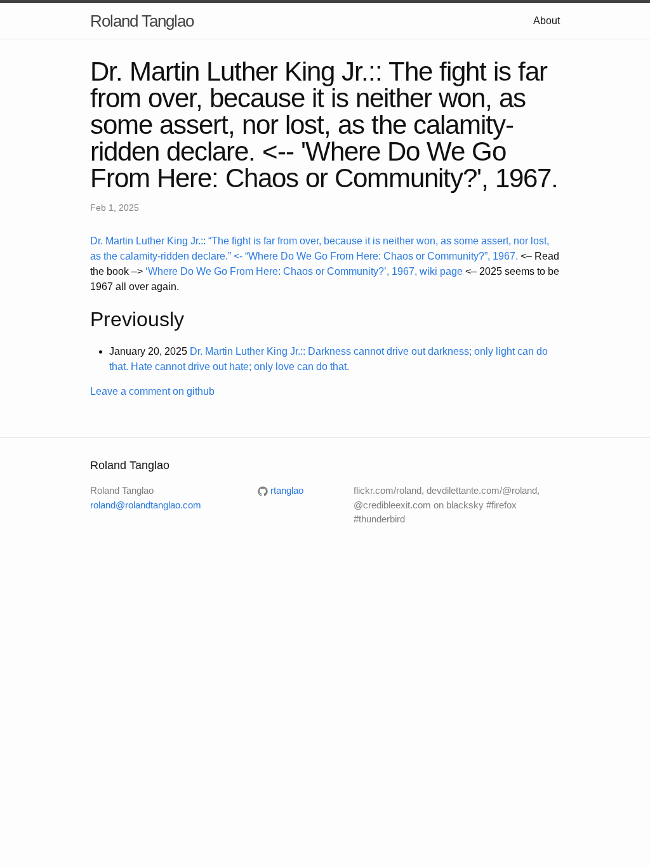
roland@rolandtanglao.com (145, 505)
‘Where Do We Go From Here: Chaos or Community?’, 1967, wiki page (304, 271)
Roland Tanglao (142, 20)
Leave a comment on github (152, 391)
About (546, 20)
